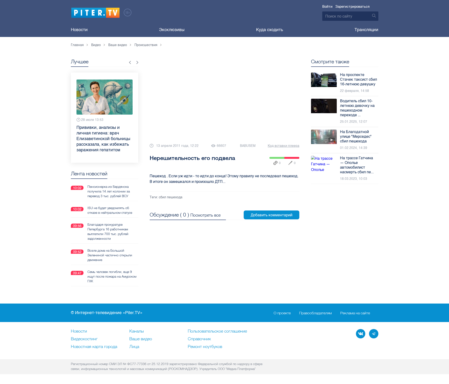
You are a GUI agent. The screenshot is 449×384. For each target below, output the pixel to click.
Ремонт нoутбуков (205, 346)
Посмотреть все (205, 215)
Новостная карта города (94, 346)
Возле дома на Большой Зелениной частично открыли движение (109, 255)
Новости (79, 29)
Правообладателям (315, 313)
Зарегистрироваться (352, 6)
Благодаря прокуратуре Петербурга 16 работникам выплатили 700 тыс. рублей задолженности (107, 231)
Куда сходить (269, 29)
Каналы (136, 331)
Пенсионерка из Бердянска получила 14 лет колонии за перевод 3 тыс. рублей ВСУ (108, 191)
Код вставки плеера (283, 146)
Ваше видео (140, 339)
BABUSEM (248, 146)
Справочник (199, 339)
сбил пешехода (170, 197)
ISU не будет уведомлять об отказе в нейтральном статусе (109, 210)
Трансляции (366, 29)
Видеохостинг (84, 339)
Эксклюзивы (172, 29)
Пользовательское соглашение (217, 331)
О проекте (282, 313)
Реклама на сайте (355, 313)
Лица (134, 346)
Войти (327, 6)
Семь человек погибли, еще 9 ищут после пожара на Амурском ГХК (111, 276)
